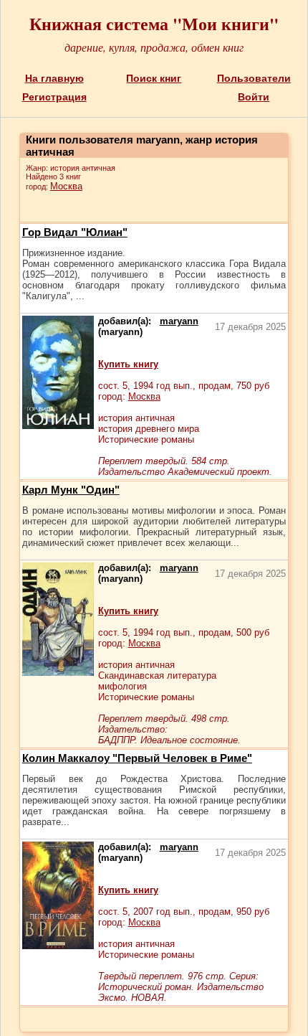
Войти (253, 97)
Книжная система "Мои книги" (154, 23)
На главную (54, 78)
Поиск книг (153, 78)
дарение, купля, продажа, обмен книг (154, 47)
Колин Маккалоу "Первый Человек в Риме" (137, 758)
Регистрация (54, 97)
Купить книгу (128, 364)
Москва (66, 186)
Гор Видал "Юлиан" (74, 232)
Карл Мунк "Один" (71, 490)
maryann (179, 321)
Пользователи (254, 78)
